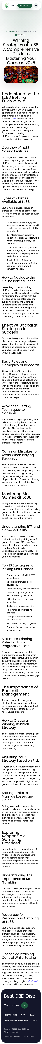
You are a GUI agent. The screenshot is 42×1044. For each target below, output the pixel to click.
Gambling (10, 31)
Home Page (11, 1014)
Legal (32, 1036)
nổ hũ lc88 (33, 981)
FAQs (33, 1014)
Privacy (17, 1036)
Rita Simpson (22, 35)
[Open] (36, 5)
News (24, 1014)
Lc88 (13, 118)
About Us (8, 1036)
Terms (25, 1036)
